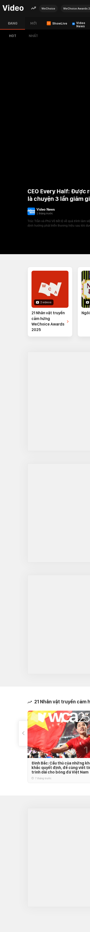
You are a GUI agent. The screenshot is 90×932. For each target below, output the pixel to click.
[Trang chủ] (13, 8)
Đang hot (13, 25)
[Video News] (31, 211)
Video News (45, 209)
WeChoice (48, 8)
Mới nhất (33, 25)
